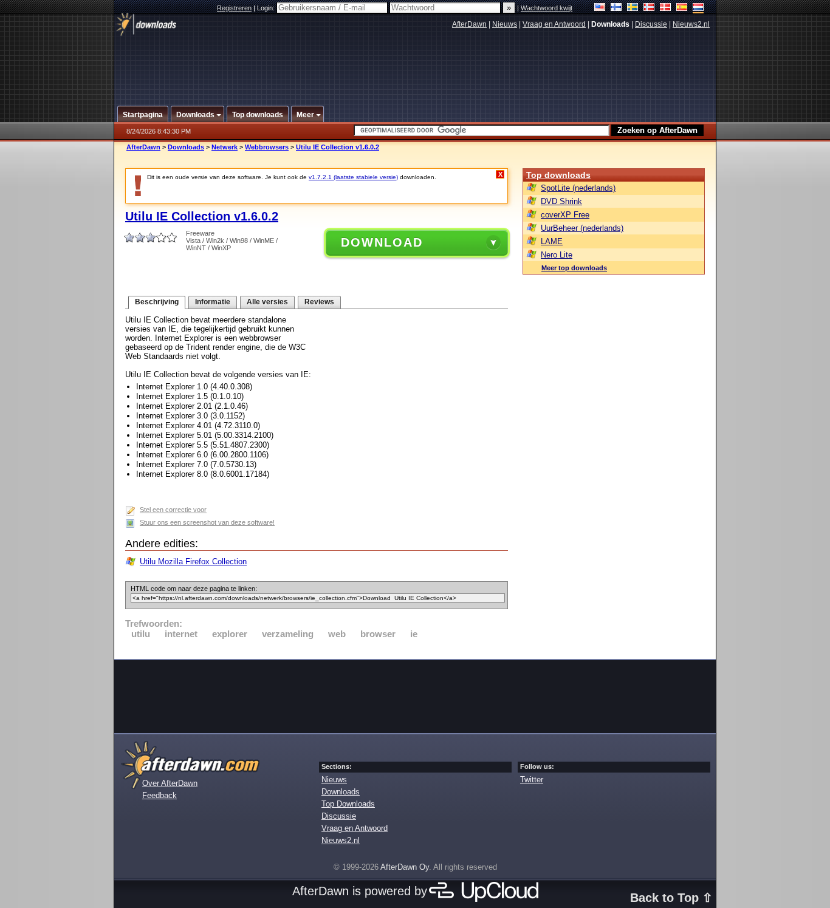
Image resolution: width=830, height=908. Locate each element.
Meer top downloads (574, 267)
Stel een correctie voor (173, 509)
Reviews (319, 302)
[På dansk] (665, 8)
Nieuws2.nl (691, 24)
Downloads (186, 147)
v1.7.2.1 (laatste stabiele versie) (353, 177)
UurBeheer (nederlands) (582, 228)
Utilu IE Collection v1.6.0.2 (337, 147)
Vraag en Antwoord (554, 24)
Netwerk (224, 147)
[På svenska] (633, 8)
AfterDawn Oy (404, 867)
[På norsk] (649, 8)
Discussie (651, 24)
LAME (552, 241)
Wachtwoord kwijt (546, 8)
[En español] (682, 8)
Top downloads (558, 175)
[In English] (600, 8)
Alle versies (267, 302)
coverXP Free (565, 214)
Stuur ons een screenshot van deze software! (207, 522)
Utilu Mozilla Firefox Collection (193, 561)
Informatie (212, 302)
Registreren (234, 8)
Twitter (531, 779)
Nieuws (504, 24)
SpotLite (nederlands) (578, 188)
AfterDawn (469, 24)
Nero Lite (556, 254)
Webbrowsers (267, 147)
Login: (266, 8)
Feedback (159, 795)
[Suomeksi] (616, 8)
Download (382, 242)
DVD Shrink (561, 201)
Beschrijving (157, 302)
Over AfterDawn (169, 783)
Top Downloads (348, 803)
